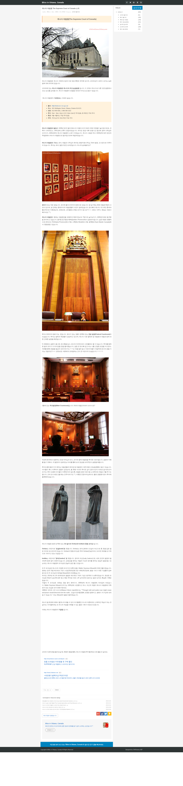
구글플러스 (98, 714)
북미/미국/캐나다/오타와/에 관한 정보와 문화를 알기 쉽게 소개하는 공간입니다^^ (69, 726)
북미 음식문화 (124, 29)
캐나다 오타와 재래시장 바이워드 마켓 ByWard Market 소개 (57, 709)
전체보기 (120, 12)
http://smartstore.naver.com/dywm (54, 658)
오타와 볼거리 (76, 12)
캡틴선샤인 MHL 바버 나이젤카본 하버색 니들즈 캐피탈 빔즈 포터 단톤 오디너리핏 (72, 678)
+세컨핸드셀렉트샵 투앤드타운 (56, 675)
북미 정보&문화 (124, 22)
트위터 (106, 714)
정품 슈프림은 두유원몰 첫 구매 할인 (58, 662)
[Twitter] (130, 2)
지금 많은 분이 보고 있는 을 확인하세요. (77, 744)
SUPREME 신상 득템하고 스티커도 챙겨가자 (59, 664)
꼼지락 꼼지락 (124, 24)
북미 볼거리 (123, 17)
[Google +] (133, 2)
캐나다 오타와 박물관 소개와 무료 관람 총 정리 (54, 705)
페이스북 (102, 714)
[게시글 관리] (50, 690)
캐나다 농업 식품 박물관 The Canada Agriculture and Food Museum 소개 (61, 703)
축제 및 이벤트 (124, 19)
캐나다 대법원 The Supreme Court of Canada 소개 (60, 8)
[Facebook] (126, 2)
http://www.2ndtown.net (51, 672)
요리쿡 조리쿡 (124, 27)
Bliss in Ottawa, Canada (53, 2)
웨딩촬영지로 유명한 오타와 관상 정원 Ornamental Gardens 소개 (59, 701)
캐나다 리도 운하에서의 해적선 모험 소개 (52, 707)
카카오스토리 (109, 714)
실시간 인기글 (137, 8)
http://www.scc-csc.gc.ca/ (60, 106)
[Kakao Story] (137, 2)
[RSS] (140, 2)
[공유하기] (48, 690)
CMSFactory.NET (137, 749)
